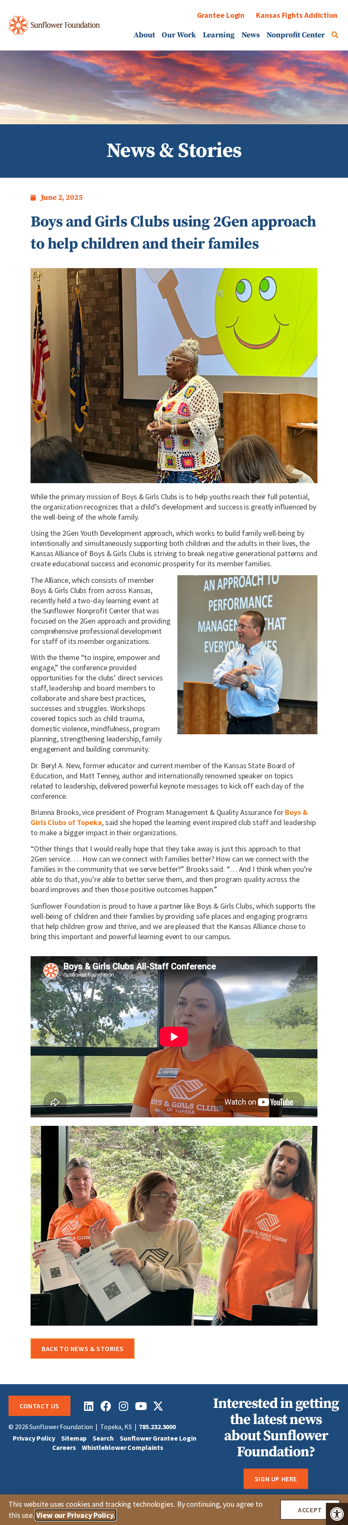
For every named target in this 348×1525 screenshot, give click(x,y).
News (250, 35)
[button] (337, 1514)
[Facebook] (106, 1406)
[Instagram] (123, 1406)
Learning (219, 35)
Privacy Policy (34, 1438)
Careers (64, 1447)
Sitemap (74, 1438)
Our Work (179, 35)
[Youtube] (140, 1406)
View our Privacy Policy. (75, 1515)
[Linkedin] (88, 1406)
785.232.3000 (157, 1426)
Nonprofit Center (296, 35)
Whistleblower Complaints (122, 1447)
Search (103, 1438)
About (144, 35)
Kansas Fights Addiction (296, 15)
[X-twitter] (158, 1406)
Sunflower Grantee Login (158, 1438)
